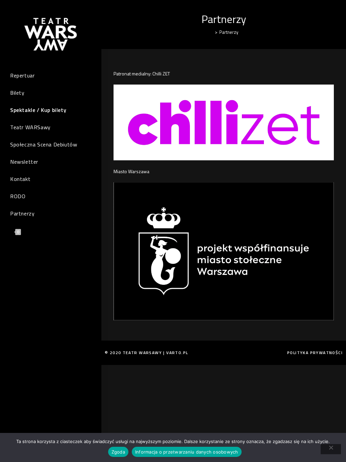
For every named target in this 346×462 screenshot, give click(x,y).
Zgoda (118, 452)
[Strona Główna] (211, 32)
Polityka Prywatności (315, 352)
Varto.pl (177, 352)
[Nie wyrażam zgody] (331, 449)
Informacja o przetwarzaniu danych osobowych (186, 452)
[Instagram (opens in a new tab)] (25, 258)
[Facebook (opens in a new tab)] (15, 258)
